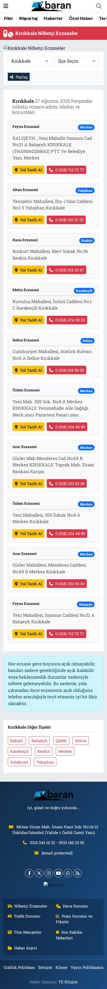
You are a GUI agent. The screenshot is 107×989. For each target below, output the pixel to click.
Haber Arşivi (25, 947)
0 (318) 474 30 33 (70, 320)
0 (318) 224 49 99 (70, 426)
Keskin (43, 751)
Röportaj (28, 18)
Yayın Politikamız (87, 967)
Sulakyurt (19, 762)
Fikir (8, 18)
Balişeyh (39, 740)
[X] (39, 873)
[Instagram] (48, 873)
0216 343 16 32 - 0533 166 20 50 (57, 842)
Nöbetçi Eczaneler (30, 906)
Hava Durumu (75, 906)
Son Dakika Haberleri (69, 934)
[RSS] (77, 873)
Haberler (53, 18)
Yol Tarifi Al (31, 169)
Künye (62, 967)
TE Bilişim (68, 981)
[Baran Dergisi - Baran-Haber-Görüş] (51, 6)
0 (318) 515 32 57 (69, 270)
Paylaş (22, 76)
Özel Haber (81, 18)
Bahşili (16, 740)
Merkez (65, 751)
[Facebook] (29, 873)
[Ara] (99, 6)
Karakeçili (19, 751)
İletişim (45, 967)
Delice (80, 740)
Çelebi (61, 740)
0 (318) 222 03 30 (69, 483)
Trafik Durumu (27, 916)
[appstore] (54, 886)
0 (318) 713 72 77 (69, 169)
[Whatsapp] (68, 873)
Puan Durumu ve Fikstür (74, 918)
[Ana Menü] (5, 6)
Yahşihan (45, 762)
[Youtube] (58, 873)
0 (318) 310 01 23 (69, 219)
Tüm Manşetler (28, 932)
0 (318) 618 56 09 (69, 370)
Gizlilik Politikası (19, 967)
